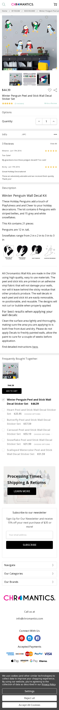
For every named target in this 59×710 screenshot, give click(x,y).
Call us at (29, 611)
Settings (29, 691)
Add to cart (11, 391)
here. (35, 346)
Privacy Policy (48, 684)
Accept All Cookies (29, 705)
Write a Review (50, 103)
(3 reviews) (19, 104)
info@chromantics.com (29, 618)
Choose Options (32, 414)
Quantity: (7, 121)
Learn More (22, 491)
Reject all (29, 698)
